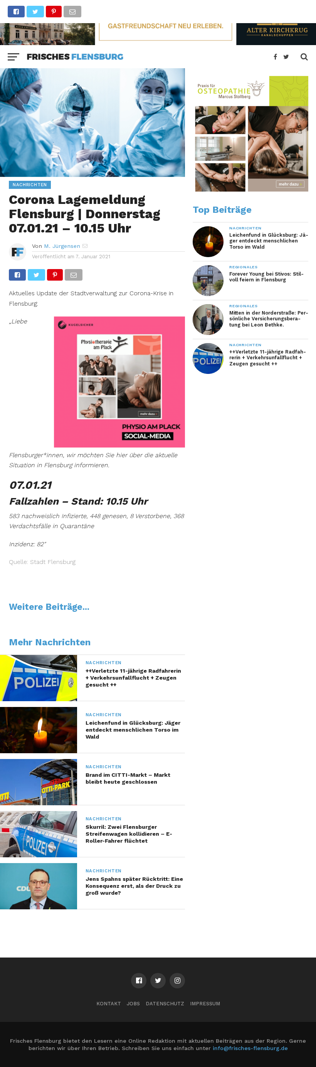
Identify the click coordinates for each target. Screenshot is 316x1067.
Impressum (205, 1003)
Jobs (133, 1003)
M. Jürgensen (62, 246)
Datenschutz (165, 1003)
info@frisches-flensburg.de (250, 1048)
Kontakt (108, 1003)
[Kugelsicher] (119, 445)
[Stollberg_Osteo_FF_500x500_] (250, 189)
